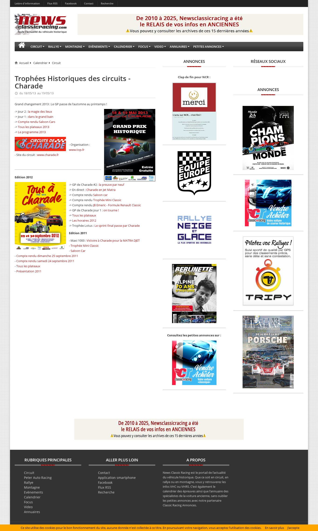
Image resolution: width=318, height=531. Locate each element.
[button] (22, 46)
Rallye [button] (53, 46)
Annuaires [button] (178, 46)
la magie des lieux (40, 111)
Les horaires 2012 (84, 220)
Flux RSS (52, 3)
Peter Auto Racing (38, 477)
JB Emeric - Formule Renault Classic (117, 205)
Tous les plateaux (84, 215)
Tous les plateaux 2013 (33, 127)
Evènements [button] (98, 46)
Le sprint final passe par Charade (117, 225)
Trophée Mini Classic (107, 200)
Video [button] (158, 46)
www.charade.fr (48, 155)
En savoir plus (274, 528)
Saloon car (100, 195)
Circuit (56, 63)
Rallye (28, 482)
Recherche (107, 3)
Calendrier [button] (123, 46)
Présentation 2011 (28, 271)
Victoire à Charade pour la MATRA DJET (113, 240)
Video (28, 507)
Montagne (32, 487)
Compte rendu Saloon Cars (36, 122)
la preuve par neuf (111, 185)
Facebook (71, 3)
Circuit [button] (36, 46)
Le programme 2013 (32, 132)
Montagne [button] (73, 46)
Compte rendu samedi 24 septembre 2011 (45, 261)
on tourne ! (111, 210)
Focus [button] (143, 46)
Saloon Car (78, 251)
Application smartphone (117, 477)
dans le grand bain (40, 117)
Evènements (33, 492)
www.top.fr (76, 150)
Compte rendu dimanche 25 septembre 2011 (47, 256)
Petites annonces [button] (207, 46)
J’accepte (293, 528)
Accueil (24, 63)
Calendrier (40, 63)
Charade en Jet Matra (100, 190)
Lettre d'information (27, 3)
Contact (88, 3)
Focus (28, 502)
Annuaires (32, 512)
